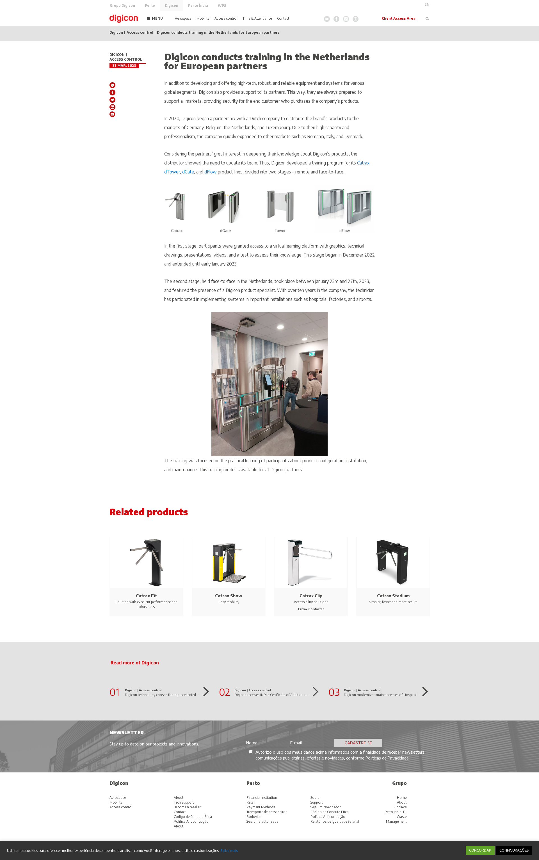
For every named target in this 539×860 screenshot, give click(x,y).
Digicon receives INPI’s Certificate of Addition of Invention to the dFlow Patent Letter (299, 695)
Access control (225, 18)
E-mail (112, 114)
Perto (150, 5)
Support (316, 802)
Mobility (203, 18)
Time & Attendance (257, 18)
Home (401, 797)
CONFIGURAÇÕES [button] (514, 850)
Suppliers (399, 807)
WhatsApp (112, 85)
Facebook (336, 18)
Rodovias (253, 817)
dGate (188, 172)
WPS (222, 5)
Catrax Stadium (393, 595)
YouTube (326, 18)
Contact (283, 18)
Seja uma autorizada (262, 821)
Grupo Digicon (122, 5)
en (427, 4)
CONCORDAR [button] (480, 850)
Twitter (112, 100)
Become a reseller (187, 807)
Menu (157, 18)
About (178, 797)
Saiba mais (229, 850)
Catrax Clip (311, 595)
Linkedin (112, 107)
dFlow (211, 172)
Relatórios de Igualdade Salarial (334, 821)
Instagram (355, 18)
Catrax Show (228, 595)
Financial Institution (261, 797)
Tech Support (184, 802)
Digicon (171, 5)
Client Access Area (398, 18)
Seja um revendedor (325, 807)
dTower (172, 172)
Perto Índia (198, 5)
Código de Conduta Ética (193, 817)
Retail (250, 802)
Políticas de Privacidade (387, 757)
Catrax (363, 163)
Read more (204, 691)
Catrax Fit (146, 595)
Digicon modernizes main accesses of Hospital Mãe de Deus (390, 695)
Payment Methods (260, 807)
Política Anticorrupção (191, 821)
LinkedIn (346, 18)
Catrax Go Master (311, 609)
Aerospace (183, 18)
